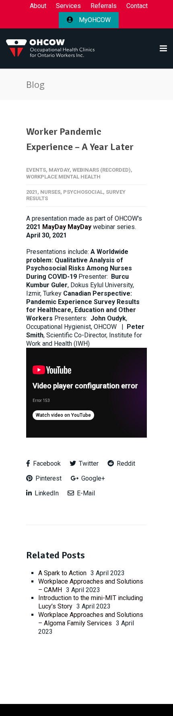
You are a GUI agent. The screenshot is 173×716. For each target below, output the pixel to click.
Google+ (92, 478)
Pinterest (48, 478)
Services (68, 6)
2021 (31, 192)
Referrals (104, 6)
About (38, 6)
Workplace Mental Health (63, 177)
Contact (137, 6)
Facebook (46, 463)
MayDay (59, 170)
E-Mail (85, 493)
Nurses (50, 192)
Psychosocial (83, 192)
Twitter (88, 463)
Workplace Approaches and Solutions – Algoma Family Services (90, 619)
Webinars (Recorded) (101, 170)
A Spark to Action (62, 573)
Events (36, 170)
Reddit (125, 463)
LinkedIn (46, 493)
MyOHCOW (94, 20)
